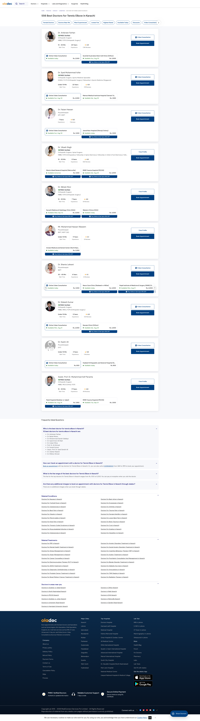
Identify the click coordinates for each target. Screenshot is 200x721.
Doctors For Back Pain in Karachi (52, 510)
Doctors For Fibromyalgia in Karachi (53, 518)
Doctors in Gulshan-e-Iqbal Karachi (54, 588)
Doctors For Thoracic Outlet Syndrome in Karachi (58, 525)
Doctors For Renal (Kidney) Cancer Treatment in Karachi (60, 577)
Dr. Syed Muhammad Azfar (69, 73)
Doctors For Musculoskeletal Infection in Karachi (58, 529)
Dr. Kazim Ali (63, 342)
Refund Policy (47, 655)
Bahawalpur (85, 656)
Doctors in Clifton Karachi (109, 588)
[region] (100, 23)
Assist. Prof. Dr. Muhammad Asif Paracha (75, 377)
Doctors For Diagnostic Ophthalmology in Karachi (58, 570)
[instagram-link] (143, 710)
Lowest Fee (95, 22)
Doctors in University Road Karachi (53, 603)
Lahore (83, 626)
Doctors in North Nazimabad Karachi (54, 591)
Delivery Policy (47, 652)
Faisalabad (84, 649)
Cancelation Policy (49, 670)
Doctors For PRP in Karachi (50, 543)
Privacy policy (47, 648)
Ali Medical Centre (107, 641)
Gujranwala (85, 645)
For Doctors (138, 653)
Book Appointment (142, 43)
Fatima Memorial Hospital (109, 634)
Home (42, 10)
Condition (62, 10)
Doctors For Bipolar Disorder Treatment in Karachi (117, 562)
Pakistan (48, 10)
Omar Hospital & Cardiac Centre (112, 637)
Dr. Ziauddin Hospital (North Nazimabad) (114, 664)
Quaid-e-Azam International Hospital (113, 649)
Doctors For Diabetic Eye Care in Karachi (114, 566)
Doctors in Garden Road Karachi (111, 603)
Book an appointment (50, 466)
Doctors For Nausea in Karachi (52, 499)
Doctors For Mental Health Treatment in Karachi (58, 547)
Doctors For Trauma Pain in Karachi (112, 510)
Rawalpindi (84, 634)
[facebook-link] (140, 710)
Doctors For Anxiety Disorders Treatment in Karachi (118, 543)
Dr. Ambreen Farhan (66, 33)
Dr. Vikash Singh (65, 147)
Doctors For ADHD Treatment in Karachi (55, 566)
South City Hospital (107, 660)
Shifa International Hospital (110, 645)
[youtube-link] (147, 710)
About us (46, 644)
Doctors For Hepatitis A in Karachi (112, 533)
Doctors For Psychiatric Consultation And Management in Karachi (123, 558)
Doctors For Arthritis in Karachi (111, 507)
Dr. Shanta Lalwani (66, 264)
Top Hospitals (105, 619)
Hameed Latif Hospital (108, 626)
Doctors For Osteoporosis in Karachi (54, 533)
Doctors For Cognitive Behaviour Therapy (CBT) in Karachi (120, 551)
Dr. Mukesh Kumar (65, 302)
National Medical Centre (109, 671)
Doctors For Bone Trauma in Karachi (113, 522)
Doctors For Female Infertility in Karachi (114, 514)
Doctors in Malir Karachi (109, 591)
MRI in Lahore (138, 622)
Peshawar (84, 641)
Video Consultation (150, 22)
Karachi (55, 10)
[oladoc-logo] (7, 4)
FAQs (44, 674)
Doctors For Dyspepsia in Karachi (112, 503)
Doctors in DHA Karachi (109, 595)
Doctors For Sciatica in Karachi (111, 529)
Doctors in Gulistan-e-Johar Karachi (54, 599)
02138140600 (108, 466)
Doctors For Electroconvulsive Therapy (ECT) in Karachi (60, 562)
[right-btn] (159, 22)
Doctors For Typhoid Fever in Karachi (54, 503)
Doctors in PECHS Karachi (50, 595)
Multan (83, 637)
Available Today (123, 22)
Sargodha (84, 653)
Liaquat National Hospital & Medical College (115, 675)
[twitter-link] (137, 710)
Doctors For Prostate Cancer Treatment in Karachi (58, 573)
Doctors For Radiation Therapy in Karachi (114, 577)
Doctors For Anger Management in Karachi (56, 555)
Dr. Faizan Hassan (65, 110)
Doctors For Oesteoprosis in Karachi (54, 507)
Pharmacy (137, 656)
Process (45, 678)
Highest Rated (108, 22)
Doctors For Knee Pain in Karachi (52, 522)
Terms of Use (47, 667)
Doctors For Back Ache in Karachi (112, 499)
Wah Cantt (84, 664)
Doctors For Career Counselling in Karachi (55, 558)
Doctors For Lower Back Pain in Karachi (114, 518)
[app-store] (143, 677)
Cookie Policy (142, 718)
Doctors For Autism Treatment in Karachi (114, 555)
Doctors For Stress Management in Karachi (56, 551)
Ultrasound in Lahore (141, 637)
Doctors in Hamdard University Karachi (55, 606)
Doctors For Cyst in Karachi (110, 525)
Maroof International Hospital (110, 656)
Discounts (136, 22)
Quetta (83, 660)
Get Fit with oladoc (140, 668)
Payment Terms (48, 659)
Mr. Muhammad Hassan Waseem (72, 227)
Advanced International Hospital (111, 653)
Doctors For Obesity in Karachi (52, 514)
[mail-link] (150, 710)
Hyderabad (85, 668)
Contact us (46, 663)
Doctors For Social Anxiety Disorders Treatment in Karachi (120, 547)
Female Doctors (48, 22)
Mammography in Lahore (142, 634)
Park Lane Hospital (107, 668)
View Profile (143, 152)
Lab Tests (137, 664)
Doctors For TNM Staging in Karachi (113, 573)
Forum (136, 649)
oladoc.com (72, 711)
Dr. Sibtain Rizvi (64, 187)
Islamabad (84, 630)
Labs (135, 660)
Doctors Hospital (106, 622)
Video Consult (144, 37)
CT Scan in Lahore (140, 630)
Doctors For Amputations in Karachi (113, 570)
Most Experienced (80, 22)
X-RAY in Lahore (139, 626)
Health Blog (137, 645)
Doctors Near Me (64, 22)
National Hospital (106, 630)
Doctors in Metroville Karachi (110, 599)
